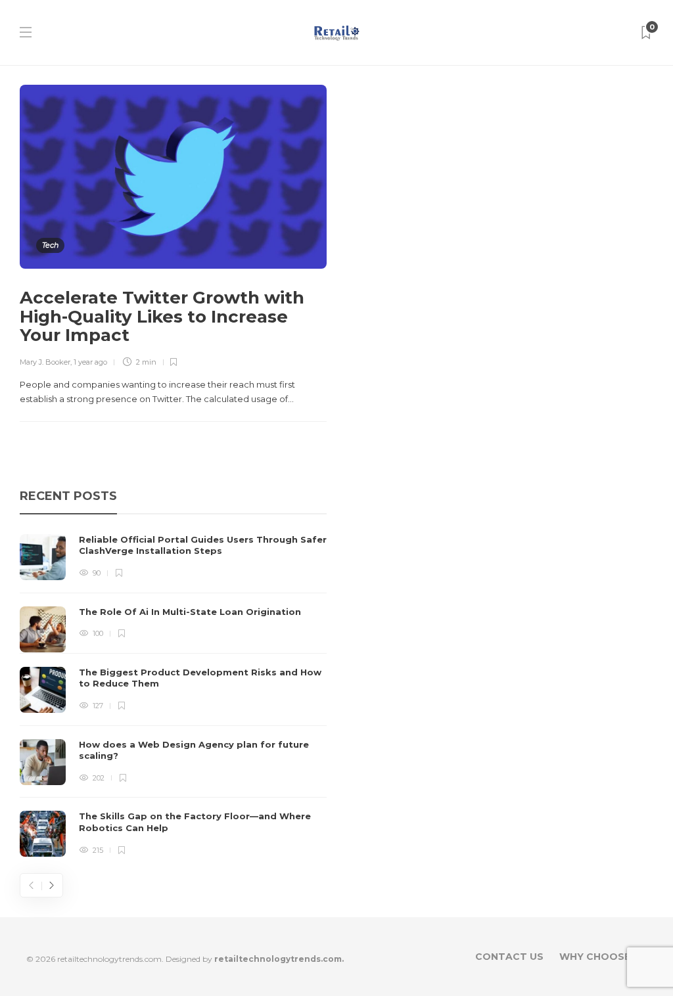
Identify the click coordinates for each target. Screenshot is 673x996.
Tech (50, 245)
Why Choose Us (603, 956)
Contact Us (509, 956)
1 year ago (90, 362)
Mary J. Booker (45, 362)
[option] (173, 695)
